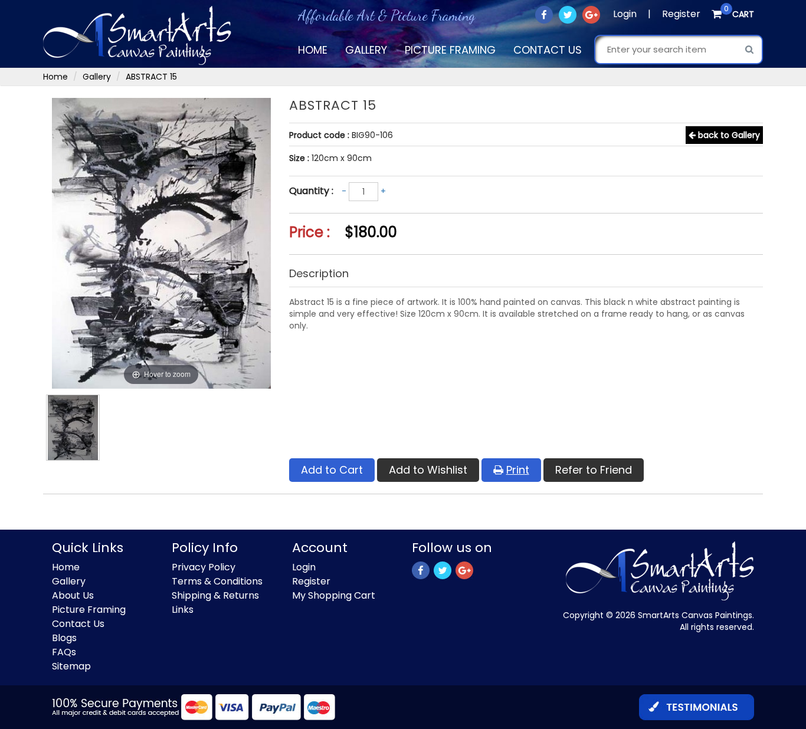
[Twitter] (568, 14)
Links (183, 609)
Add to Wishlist (428, 469)
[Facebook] (545, 14)
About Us (73, 595)
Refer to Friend (593, 469)
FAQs (64, 652)
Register (681, 14)
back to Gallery (728, 135)
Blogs (64, 638)
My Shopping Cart (333, 595)
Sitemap (71, 666)
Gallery (366, 49)
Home (312, 49)
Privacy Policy (203, 567)
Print (517, 469)
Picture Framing (450, 49)
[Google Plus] (592, 14)
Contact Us (547, 49)
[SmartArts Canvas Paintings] (137, 35)
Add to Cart (332, 469)
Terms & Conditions (217, 581)
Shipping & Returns (215, 595)
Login (625, 14)
